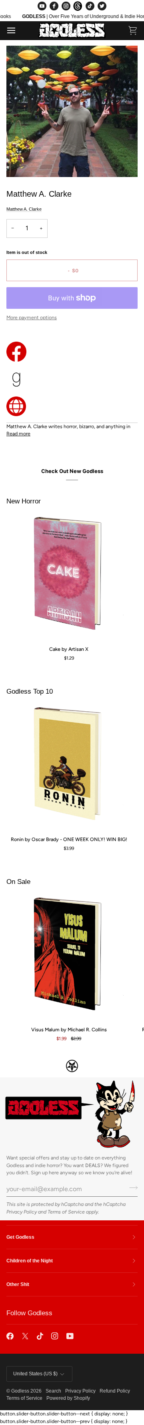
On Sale (18, 882)
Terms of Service (66, 1212)
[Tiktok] (40, 1336)
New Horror (23, 501)
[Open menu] (18, 30)
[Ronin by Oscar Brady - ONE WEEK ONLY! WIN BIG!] (68, 766)
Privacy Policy (21, 1212)
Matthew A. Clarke (24, 209)
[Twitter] (102, 6)
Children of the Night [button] (29, 1261)
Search (53, 1391)
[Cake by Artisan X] (68, 576)
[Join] (131, 1187)
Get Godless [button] (20, 1237)
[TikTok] (90, 6)
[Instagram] (66, 6)
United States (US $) (35, 1374)
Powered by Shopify (68, 1398)
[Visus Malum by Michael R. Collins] (68, 957)
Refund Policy (115, 1391)
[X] (25, 1336)
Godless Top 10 (29, 691)
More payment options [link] (31, 317)
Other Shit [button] (17, 1284)
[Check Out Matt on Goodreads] (72, 379)
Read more (18, 434)
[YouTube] (42, 6)
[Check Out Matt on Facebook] (72, 352)
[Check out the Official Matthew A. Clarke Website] (72, 406)
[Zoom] (21, 162)
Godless (20, 1391)
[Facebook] (54, 6)
